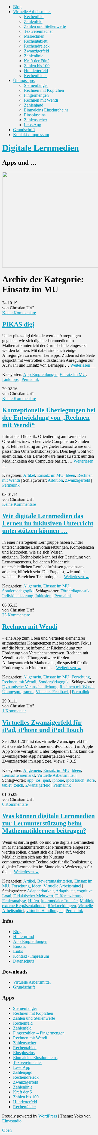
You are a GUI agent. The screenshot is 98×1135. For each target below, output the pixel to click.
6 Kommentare (15, 804)
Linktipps (10, 379)
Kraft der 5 (22, 1092)
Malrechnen (34, 36)
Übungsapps (24, 80)
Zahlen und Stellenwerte (45, 26)
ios (38, 780)
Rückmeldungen (62, 905)
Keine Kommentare (19, 312)
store (91, 780)
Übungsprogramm (17, 691)
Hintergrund (23, 936)
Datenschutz (23, 961)
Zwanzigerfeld (36, 51)
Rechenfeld (34, 16)
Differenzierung (68, 895)
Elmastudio (12, 1121)
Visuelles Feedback (52, 691)
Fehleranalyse (14, 900)
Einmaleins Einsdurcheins (46, 110)
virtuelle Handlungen (44, 910)
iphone (58, 780)
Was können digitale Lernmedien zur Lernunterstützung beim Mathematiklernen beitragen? (48, 823)
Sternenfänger (36, 85)
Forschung (81, 677)
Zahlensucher (35, 119)
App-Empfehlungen (40, 374)
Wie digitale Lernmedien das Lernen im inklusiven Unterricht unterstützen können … (47, 523)
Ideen (70, 475)
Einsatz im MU (73, 374)
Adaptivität (65, 891)
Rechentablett (35, 41)
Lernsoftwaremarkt (18, 775)
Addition (55, 480)
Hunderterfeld (36, 70)
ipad (46, 780)
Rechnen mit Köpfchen (44, 90)
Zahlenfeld (33, 21)
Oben (7, 1130)
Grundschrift (24, 129)
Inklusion (43, 595)
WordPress (47, 1116)
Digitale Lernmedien (40, 148)
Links (18, 951)
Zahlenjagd (33, 105)
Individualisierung (17, 595)
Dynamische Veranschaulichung (29, 686)
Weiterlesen (83, 365)
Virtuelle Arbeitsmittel (32, 11)
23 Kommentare (16, 615)
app (30, 780)
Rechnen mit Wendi (41, 100)
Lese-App (32, 124)
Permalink (30, 379)
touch (18, 785)
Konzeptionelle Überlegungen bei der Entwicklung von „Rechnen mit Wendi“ (48, 417)
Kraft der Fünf (36, 60)
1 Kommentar (14, 710)
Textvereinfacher (38, 31)
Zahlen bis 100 (37, 65)
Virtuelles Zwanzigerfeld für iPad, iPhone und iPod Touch (42, 726)
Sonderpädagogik (17, 591)
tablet (6, 785)
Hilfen (33, 900)
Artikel (29, 475)
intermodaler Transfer (59, 900)
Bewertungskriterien (54, 881)
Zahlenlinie (33, 56)
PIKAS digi (18, 324)
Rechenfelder (35, 75)
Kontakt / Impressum (31, 134)
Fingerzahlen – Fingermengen (39, 1033)
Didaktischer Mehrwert (33, 895)
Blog (17, 6)
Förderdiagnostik (75, 591)
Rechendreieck (37, 46)
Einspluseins (34, 115)
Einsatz (19, 946)
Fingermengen (36, 95)
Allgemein (32, 586)
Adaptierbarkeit (40, 891)
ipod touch (75, 780)
